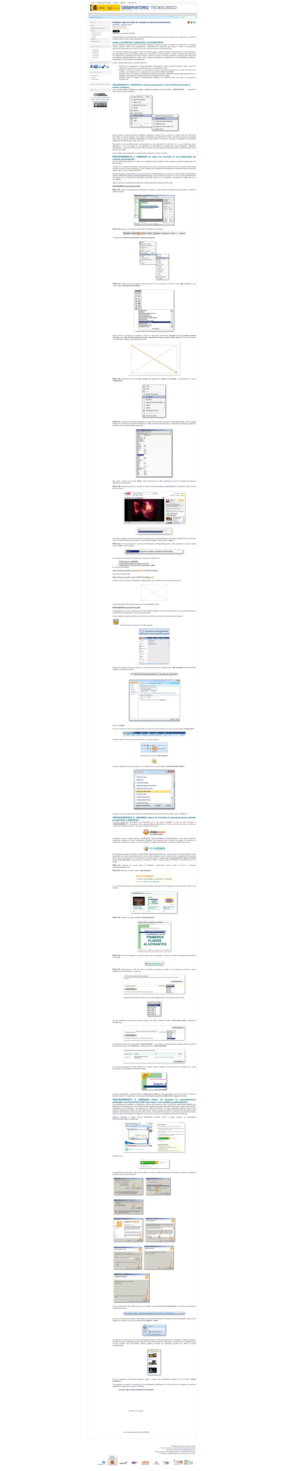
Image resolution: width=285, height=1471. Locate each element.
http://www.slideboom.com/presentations (165, 838)
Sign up (188, 854)
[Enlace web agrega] (123, 1465)
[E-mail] (194, 23)
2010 (94, 55)
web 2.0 (94, 36)
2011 (94, 53)
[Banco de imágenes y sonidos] (188, 1465)
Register (148, 840)
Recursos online (126, 25)
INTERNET (116, 25)
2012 (94, 51)
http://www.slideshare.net (157, 854)
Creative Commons (190, 1448)
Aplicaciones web (96, 33)
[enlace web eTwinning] (156, 1465)
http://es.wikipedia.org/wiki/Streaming (140, 176)
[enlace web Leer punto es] (145, 1465)
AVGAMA (146, 1432)
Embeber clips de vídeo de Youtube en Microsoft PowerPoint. (142, 22)
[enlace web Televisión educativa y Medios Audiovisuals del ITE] (167, 1465)
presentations (135, 1432)
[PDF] (188, 23)
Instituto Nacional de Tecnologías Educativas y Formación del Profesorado (175, 1451)
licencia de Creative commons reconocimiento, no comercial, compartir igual (100, 99)
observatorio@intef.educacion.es (186, 1449)
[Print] (191, 23)
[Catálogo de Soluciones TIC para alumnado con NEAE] (177, 1465)
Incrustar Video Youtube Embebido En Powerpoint (136, 1390)
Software (122, 2)
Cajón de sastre (132, 2)
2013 (94, 50)
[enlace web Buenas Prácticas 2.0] (112, 1465)
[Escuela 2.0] (101, 1465)
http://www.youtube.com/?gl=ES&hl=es (163, 486)
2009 (94, 57)
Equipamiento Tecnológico (104, 2)
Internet (116, 2)
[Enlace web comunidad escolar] (134, 1465)
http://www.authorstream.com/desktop (125, 1119)
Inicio (93, 2)
